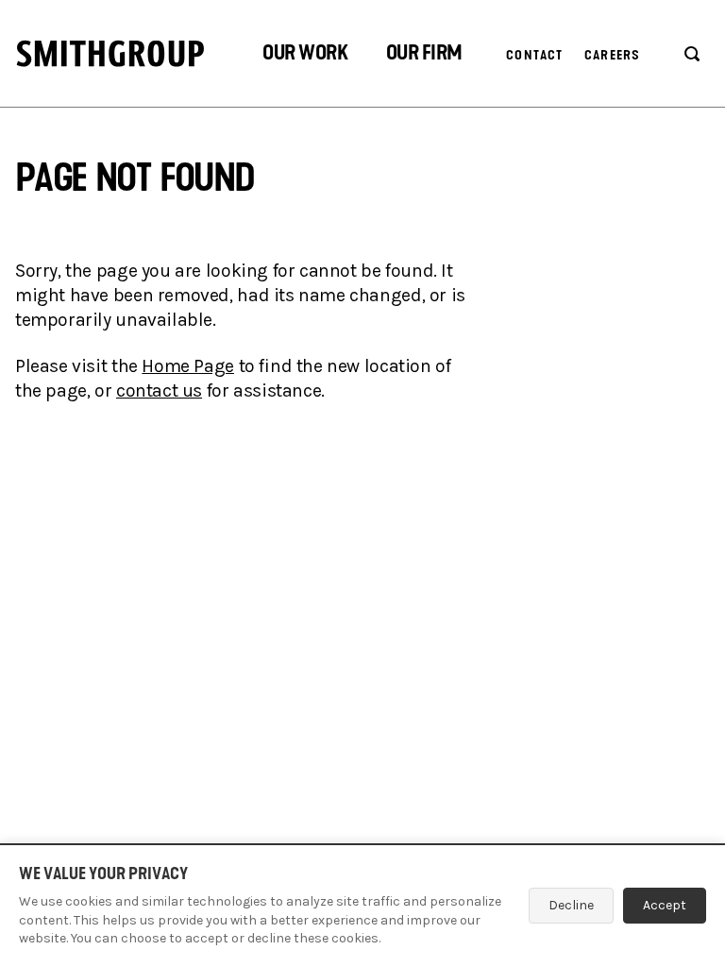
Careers (612, 55)
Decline (571, 905)
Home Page (188, 366)
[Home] (110, 53)
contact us (159, 390)
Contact (534, 55)
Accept (664, 905)
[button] (304, 55)
